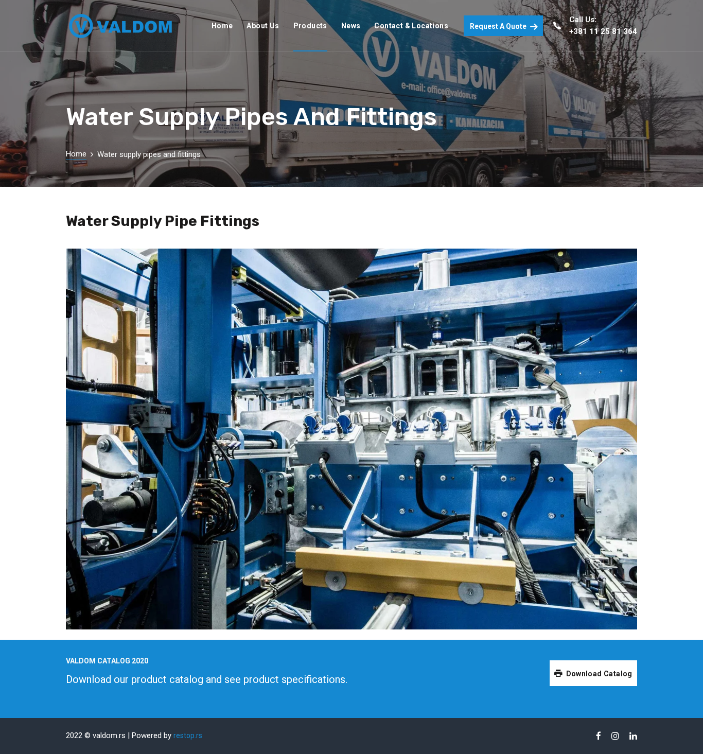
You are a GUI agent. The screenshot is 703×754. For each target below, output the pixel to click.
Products (310, 26)
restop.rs (187, 735)
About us (263, 26)
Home (222, 26)
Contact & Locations (411, 26)
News (351, 26)
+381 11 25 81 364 (603, 31)
